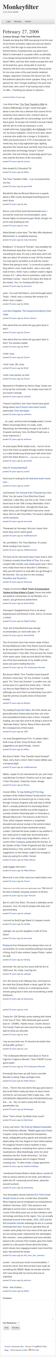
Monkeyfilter (21, 6)
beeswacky (28, 999)
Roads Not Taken (22, 710)
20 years (13, 161)
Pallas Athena (29, 860)
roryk (26, 225)
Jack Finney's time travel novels (30, 407)
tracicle (27, 161)
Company (20, 842)
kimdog (27, 960)
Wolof (26, 347)
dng (25, 204)
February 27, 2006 (21, 31)
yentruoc (27, 1280)
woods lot (48, 1173)
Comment (7, 1298)
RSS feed (35, 1350)
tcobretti (27, 396)
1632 (35, 1219)
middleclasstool (30, 535)
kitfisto (12, 97)
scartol (26, 471)
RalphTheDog (30, 621)
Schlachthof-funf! (19, 468)
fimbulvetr (28, 582)
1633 (41, 1219)
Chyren (27, 332)
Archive (28, 21)
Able (25, 1350)
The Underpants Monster (34, 667)
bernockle (28, 521)
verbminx (28, 414)
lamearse (28, 286)
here (44, 211)
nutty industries (30, 240)
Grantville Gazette (15, 1223)
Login (8, 21)
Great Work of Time (30, 560)
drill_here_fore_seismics (34, 1255)
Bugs (7, 1350)
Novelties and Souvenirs (15, 578)
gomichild (28, 186)
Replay (6, 945)
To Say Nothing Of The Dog (30, 792)
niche (8, 1346)
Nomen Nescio (30, 318)
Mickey (27, 785)
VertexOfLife (29, 603)
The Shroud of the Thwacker (29, 493)
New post (17, 21)
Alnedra (27, 703)
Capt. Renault (29, 895)
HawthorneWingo (31, 1166)
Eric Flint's (40, 1195)
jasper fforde (34, 218)
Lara (26, 1049)
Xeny (26, 1034)
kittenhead (28, 1120)
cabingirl (27, 913)
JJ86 (26, 731)
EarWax (27, 924)
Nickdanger (28, 1109)
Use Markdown (10, 1323)
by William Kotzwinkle (35, 1127)
